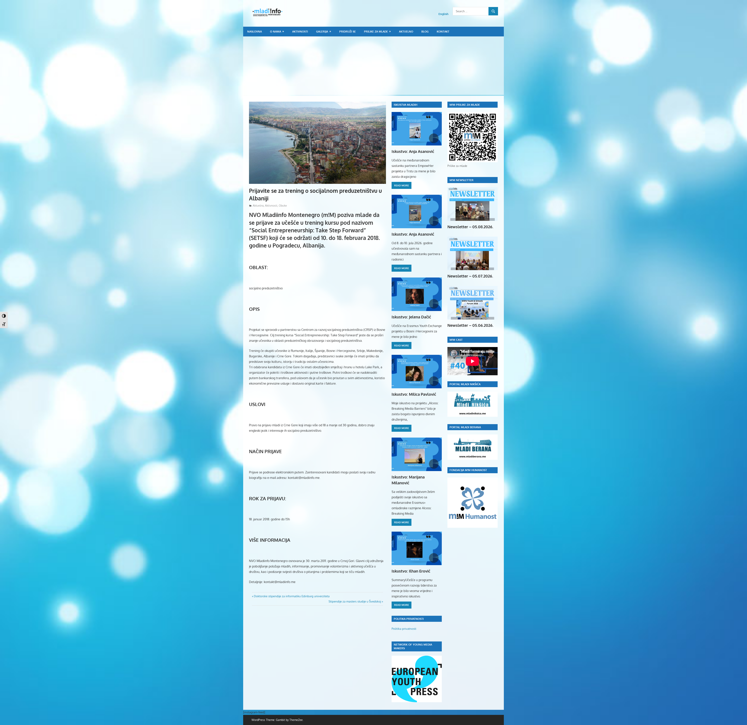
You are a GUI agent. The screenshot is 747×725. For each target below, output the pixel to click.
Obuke (283, 205)
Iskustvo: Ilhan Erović (411, 570)
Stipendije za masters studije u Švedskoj (355, 601)
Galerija (322, 31)
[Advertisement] (373, 65)
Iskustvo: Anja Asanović (413, 151)
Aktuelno (406, 31)
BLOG (425, 31)
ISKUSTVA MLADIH (405, 104)
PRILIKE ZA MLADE (376, 31)
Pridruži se (347, 31)
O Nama (275, 31)
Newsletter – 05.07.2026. (470, 275)
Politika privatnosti (404, 629)
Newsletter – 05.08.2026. (470, 226)
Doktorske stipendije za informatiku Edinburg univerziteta (292, 596)
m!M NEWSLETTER (461, 180)
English (443, 14)
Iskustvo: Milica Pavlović (414, 394)
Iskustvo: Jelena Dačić (411, 316)
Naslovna (254, 31)
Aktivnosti (300, 31)
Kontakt (443, 31)
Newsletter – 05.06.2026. (470, 325)
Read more (401, 185)
